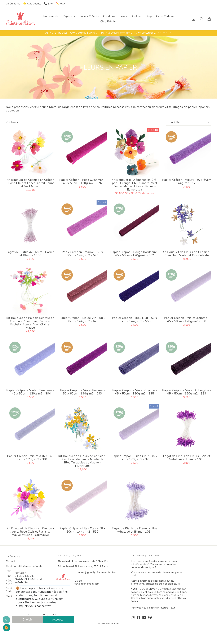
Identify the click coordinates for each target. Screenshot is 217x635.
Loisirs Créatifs (89, 16)
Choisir (27, 620)
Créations (109, 16)
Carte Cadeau (165, 16)
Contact (10, 561)
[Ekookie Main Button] (6, 627)
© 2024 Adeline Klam (108, 623)
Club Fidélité (108, 21)
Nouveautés (50, 16)
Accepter (58, 620)
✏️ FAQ (60, 3)
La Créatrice (13, 3)
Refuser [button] (20, 573)
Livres (123, 16)
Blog (149, 16)
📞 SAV (48, 3)
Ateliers (136, 16)
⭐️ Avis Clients (32, 3)
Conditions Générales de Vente (24, 566)
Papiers (68, 16)
